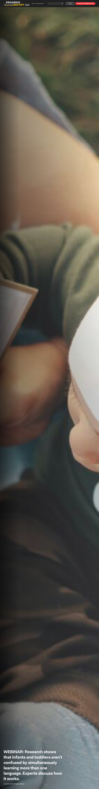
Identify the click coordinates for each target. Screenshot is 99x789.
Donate (70, 3)
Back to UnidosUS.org (38, 3)
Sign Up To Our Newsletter (85, 3)
